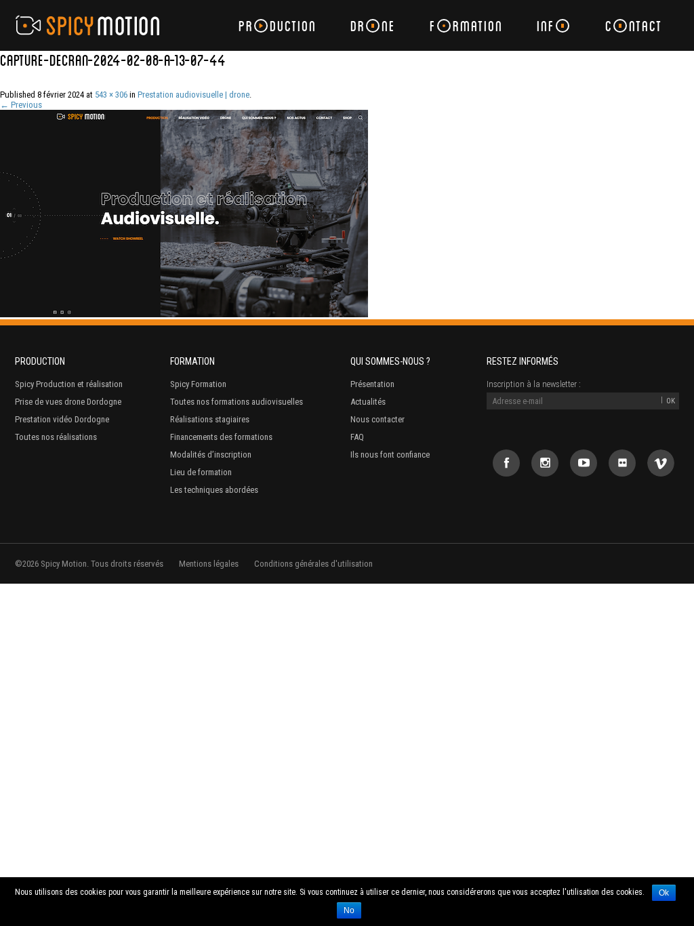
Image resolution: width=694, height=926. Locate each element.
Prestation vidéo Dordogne (62, 419)
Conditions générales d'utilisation (313, 564)
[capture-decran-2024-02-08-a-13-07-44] (184, 314)
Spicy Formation (198, 384)
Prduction (278, 25)
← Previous (21, 105)
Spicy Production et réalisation (69, 384)
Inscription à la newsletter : (534, 384)
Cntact (633, 25)
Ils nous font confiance (390, 454)
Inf (546, 25)
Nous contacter (377, 419)
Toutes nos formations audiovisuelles (236, 402)
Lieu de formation (201, 472)
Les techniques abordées (214, 490)
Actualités (368, 402)
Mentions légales (209, 564)
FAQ (357, 437)
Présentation (372, 384)
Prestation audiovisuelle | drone (193, 94)
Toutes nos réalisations (56, 437)
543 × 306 (111, 94)
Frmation (466, 25)
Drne (373, 25)
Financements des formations (221, 437)
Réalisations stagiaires (209, 419)
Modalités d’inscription (210, 454)
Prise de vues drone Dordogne (68, 402)
